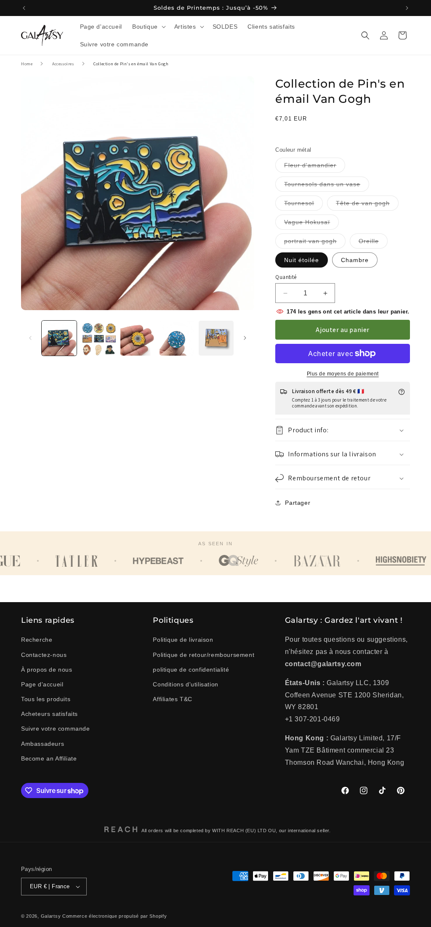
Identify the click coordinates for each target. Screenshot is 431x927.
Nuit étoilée (301, 260)
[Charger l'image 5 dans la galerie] (216, 338)
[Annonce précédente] (24, 8)
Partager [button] (297, 502)
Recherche (36, 639)
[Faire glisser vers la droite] (245, 338)
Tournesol (303, 205)
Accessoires (63, 64)
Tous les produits (45, 699)
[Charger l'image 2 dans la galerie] (98, 338)
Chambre (355, 260)
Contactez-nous (44, 654)
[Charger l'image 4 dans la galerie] (177, 338)
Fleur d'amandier (314, 167)
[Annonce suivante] (407, 8)
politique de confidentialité (191, 669)
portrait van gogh (315, 243)
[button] (148, 26)
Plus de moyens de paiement (343, 374)
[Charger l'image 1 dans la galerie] (59, 338)
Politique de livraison (183, 639)
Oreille (373, 243)
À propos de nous (46, 669)
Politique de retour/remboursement (203, 654)
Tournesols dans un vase (326, 186)
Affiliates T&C (172, 699)
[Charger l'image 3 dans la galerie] (137, 338)
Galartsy (51, 916)
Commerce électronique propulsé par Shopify (114, 916)
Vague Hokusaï (311, 224)
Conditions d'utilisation (185, 684)
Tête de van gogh (367, 205)
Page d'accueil (42, 684)
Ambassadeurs (42, 743)
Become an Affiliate (49, 758)
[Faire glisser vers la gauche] (30, 338)
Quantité (285, 277)
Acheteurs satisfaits (49, 713)
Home (26, 64)
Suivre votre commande (55, 728)
